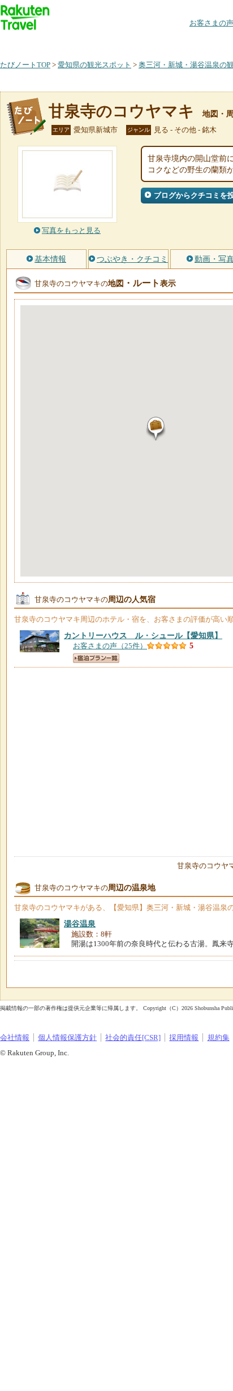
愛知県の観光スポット (94, 64)
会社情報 (14, 1037)
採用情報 (184, 1037)
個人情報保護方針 (67, 1037)
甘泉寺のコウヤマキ (122, 111)
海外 (86, 42)
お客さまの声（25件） (110, 646)
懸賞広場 (132, 42)
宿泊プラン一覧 (96, 658)
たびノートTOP (25, 64)
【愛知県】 (143, 635)
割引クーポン (178, 42)
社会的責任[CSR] (133, 1037)
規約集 (219, 1037)
